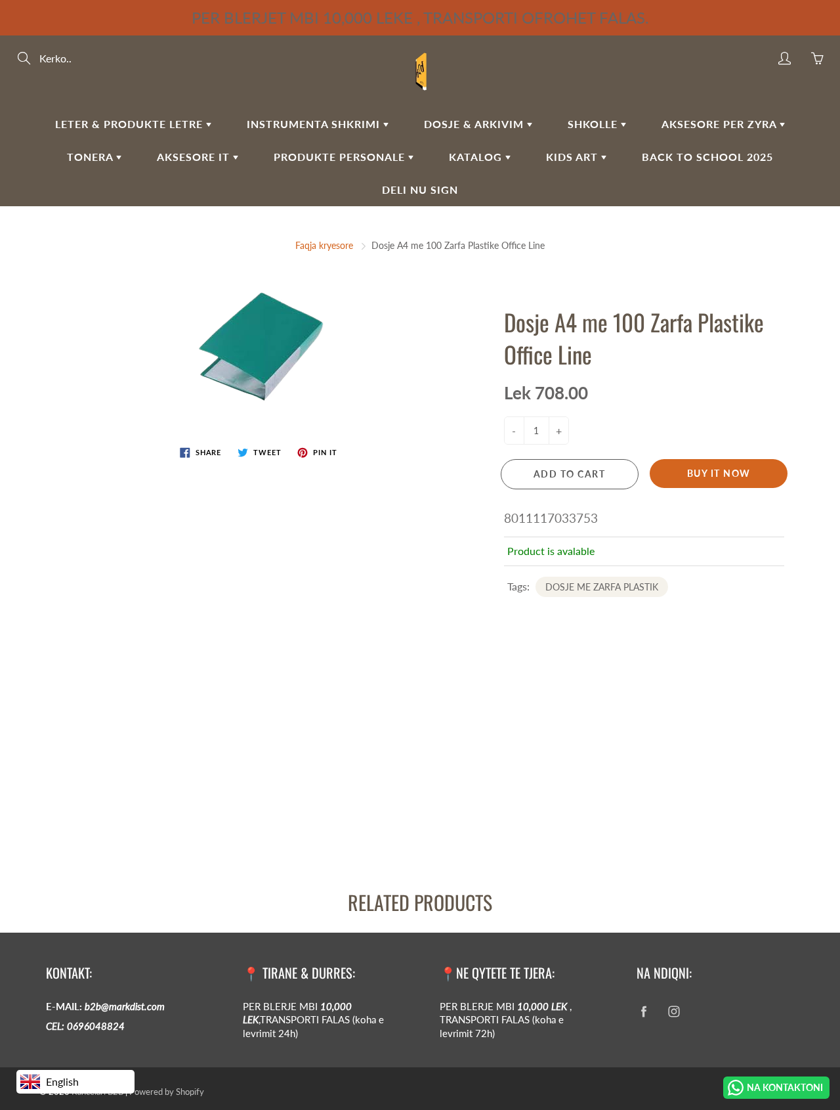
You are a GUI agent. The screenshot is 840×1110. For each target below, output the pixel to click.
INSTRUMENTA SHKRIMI (315, 124)
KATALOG (477, 156)
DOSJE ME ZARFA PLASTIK (601, 586)
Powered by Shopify (166, 1091)
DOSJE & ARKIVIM (475, 124)
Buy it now (719, 473)
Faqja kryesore (324, 245)
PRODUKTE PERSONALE (341, 156)
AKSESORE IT (195, 156)
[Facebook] (643, 1011)
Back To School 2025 (707, 156)
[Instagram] (673, 1011)
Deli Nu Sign (420, 189)
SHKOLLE (594, 124)
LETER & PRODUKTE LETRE (130, 124)
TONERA (91, 156)
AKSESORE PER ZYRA (721, 124)
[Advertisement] (394, 766)
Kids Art (573, 156)
